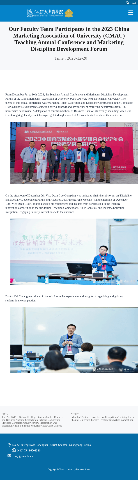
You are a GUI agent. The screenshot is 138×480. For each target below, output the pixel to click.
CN (134, 2)
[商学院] (50, 13)
